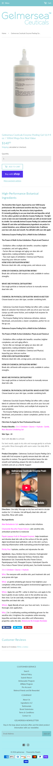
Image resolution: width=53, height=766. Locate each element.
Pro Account (26, 687)
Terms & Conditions (26, 712)
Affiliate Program (26, 684)
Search (26, 671)
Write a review (22, 647)
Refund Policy (26, 674)
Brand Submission (26, 709)
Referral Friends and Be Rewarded (26, 690)
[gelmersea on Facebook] (24, 745)
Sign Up (47, 734)
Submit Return (26, 678)
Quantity (5, 154)
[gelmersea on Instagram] (28, 745)
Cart (49, 3)
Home (4, 33)
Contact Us (26, 716)
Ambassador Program (26, 681)
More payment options (12, 181)
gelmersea (20, 752)
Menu (7, 3)
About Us (26, 700)
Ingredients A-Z (26, 703)
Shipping (5, 147)
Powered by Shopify (33, 752)
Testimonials (26, 706)
